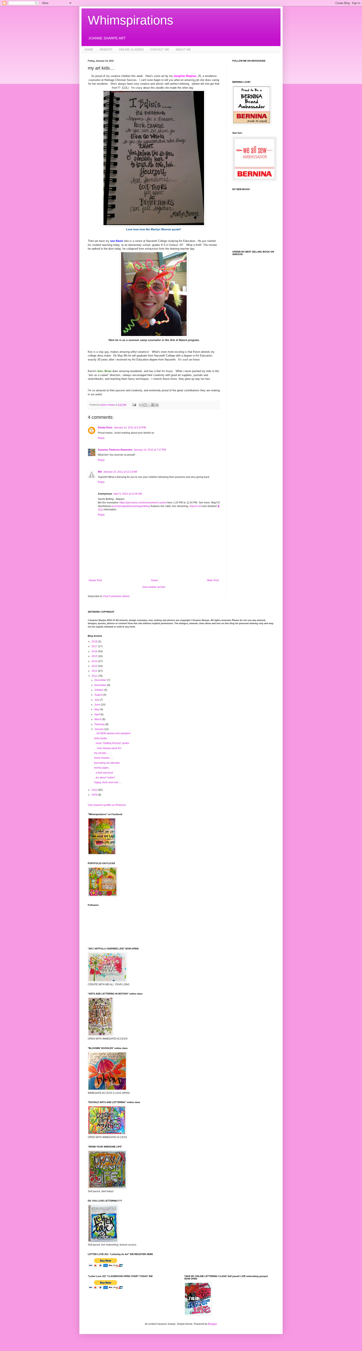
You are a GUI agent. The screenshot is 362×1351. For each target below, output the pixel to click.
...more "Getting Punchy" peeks (111, 743)
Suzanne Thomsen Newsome (115, 449)
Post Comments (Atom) (116, 596)
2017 (95, 646)
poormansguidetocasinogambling (130, 506)
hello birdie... (101, 738)
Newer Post (95, 580)
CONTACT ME (159, 49)
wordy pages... (102, 767)
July (97, 699)
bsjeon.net (196, 506)
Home (154, 580)
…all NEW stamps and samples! (112, 733)
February (99, 724)
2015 (95, 656)
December (100, 680)
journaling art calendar (107, 762)
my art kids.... (101, 753)
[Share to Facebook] (153, 405)
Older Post (213, 580)
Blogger (212, 1323)
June (97, 704)
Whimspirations (130, 20)
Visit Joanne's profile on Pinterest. (107, 805)
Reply (101, 438)
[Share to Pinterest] (157, 405)
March (98, 719)
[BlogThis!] (145, 405)
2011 (95, 675)
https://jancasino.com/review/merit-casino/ (143, 502)
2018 (95, 641)
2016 (95, 651)
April (97, 714)
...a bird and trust (103, 772)
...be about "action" (104, 777)
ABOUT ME (183, 49)
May (97, 709)
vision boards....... (104, 757)
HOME (88, 49)
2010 (95, 789)
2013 (95, 666)
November (100, 685)
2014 (95, 661)
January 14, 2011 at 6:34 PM (130, 427)
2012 (95, 670)
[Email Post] (134, 404)
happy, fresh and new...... (108, 782)
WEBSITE (106, 49)
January (99, 729)
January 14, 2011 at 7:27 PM (150, 449)
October (99, 689)
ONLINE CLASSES (131, 49)
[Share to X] (149, 405)
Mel (100, 471)
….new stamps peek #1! (107, 748)
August (98, 694)
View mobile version (153, 587)
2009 (95, 794)
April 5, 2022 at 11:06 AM (128, 493)
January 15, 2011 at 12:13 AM (120, 471)
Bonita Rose (105, 427)
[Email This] (141, 405)
